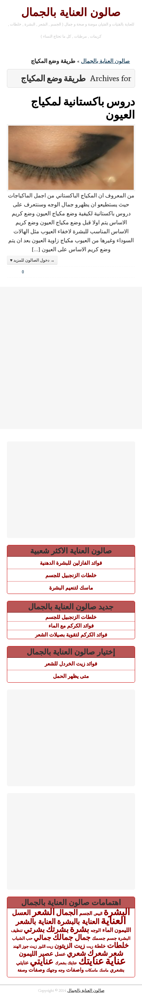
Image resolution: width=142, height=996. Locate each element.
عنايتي (42, 961)
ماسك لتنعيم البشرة (71, 587)
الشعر (43, 912)
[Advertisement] (71, 358)
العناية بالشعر (36, 921)
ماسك (104, 970)
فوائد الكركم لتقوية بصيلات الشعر (71, 634)
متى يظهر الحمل (71, 676)
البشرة (117, 912)
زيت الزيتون (69, 945)
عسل (60, 954)
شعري (76, 953)
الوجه (96, 930)
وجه (61, 970)
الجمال (67, 912)
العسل (21, 912)
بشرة (79, 929)
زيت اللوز (45, 946)
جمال (83, 937)
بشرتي (34, 929)
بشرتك (57, 929)
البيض (98, 913)
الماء (107, 930)
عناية (115, 960)
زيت (90, 946)
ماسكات (91, 970)
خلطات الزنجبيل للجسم (71, 575)
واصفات (75, 970)
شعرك (98, 953)
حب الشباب (22, 938)
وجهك (51, 970)
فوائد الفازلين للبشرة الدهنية (71, 563)
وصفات (37, 970)
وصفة (22, 970)
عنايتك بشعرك (66, 963)
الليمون (122, 930)
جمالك (63, 937)
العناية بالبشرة (78, 921)
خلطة (100, 946)
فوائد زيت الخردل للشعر (71, 663)
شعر (116, 953)
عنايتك (91, 960)
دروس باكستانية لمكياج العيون (83, 107)
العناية (113, 920)
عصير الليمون (36, 953)
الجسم (85, 913)
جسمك (98, 938)
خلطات (118, 945)
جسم (112, 938)
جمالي (42, 937)
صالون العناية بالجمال (71, 12)
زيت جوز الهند (25, 946)
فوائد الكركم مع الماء (71, 625)
